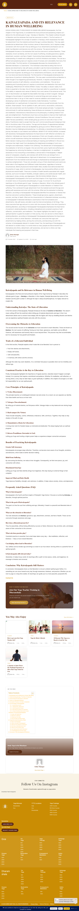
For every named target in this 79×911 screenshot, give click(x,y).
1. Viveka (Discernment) (16, 705)
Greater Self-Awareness (16, 714)
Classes (9, 635)
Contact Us (9, 578)
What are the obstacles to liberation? (19, 724)
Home (5, 10)
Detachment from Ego (16, 717)
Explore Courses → (15, 751)
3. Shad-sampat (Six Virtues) (17, 708)
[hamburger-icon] (51, 4)
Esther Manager (14, 234)
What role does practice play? (18, 727)
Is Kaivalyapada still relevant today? (19, 730)
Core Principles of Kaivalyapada (17, 703)
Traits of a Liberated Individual (17, 700)
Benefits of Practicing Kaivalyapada (17, 712)
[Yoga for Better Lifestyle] (39, 627)
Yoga (32, 635)
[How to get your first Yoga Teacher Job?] (16, 627)
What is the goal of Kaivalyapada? (19, 723)
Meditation (10, 17)
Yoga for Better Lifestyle (38, 638)
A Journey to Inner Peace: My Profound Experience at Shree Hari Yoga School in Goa (15, 668)
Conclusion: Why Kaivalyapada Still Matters (20, 732)
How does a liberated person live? (19, 726)
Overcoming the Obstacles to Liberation (19, 698)
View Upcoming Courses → (19, 602)
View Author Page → (39, 770)
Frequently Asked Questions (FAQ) (18, 720)
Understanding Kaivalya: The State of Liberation (21, 697)
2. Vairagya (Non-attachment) (18, 706)
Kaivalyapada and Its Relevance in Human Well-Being (21, 695)
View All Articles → (68, 617)
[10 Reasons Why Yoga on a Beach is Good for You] (62, 627)
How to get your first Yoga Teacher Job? (15, 639)
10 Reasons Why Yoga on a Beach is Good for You (62, 639)
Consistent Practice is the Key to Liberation (20, 701)
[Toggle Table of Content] (32, 693)
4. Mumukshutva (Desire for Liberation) (20, 709)
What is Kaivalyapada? (16, 721)
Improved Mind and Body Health (18, 718)
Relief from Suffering (16, 715)
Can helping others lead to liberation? (19, 729)
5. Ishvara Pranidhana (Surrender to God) (20, 711)
